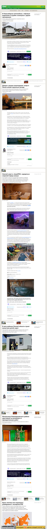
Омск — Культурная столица (33, 10)
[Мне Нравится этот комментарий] (27, 165)
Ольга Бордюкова (37, 86)
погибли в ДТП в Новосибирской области (20, 48)
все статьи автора (8, 66)
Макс (25, 61)
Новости (3, 8)
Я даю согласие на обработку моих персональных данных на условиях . (15, 74)
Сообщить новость (11, 61)
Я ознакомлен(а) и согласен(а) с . (13, 75)
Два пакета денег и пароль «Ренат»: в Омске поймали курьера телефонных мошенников (14, 473)
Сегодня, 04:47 (9, 165)
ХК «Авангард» (27, 10)
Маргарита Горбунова (37, 417)
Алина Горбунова (36, 14)
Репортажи (10, 8)
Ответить (30, 165)
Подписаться (28, 51)
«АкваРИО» (12, 202)
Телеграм (29, 61)
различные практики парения (21, 230)
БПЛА (22, 10)
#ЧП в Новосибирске (11, 21)
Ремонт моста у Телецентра (13, 10)
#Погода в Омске (4, 92)
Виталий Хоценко (14, 363)
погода (12, 113)
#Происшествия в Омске (5, 21)
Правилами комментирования (16, 75)
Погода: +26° (38, 6)
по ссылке (18, 270)
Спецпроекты (15, 8)
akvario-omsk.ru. (11, 277)
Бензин (19, 10)
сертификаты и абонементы (17, 262)
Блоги (19, 8)
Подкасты (7, 8)
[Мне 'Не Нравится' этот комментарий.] (28, 165)
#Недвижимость (4, 333)
